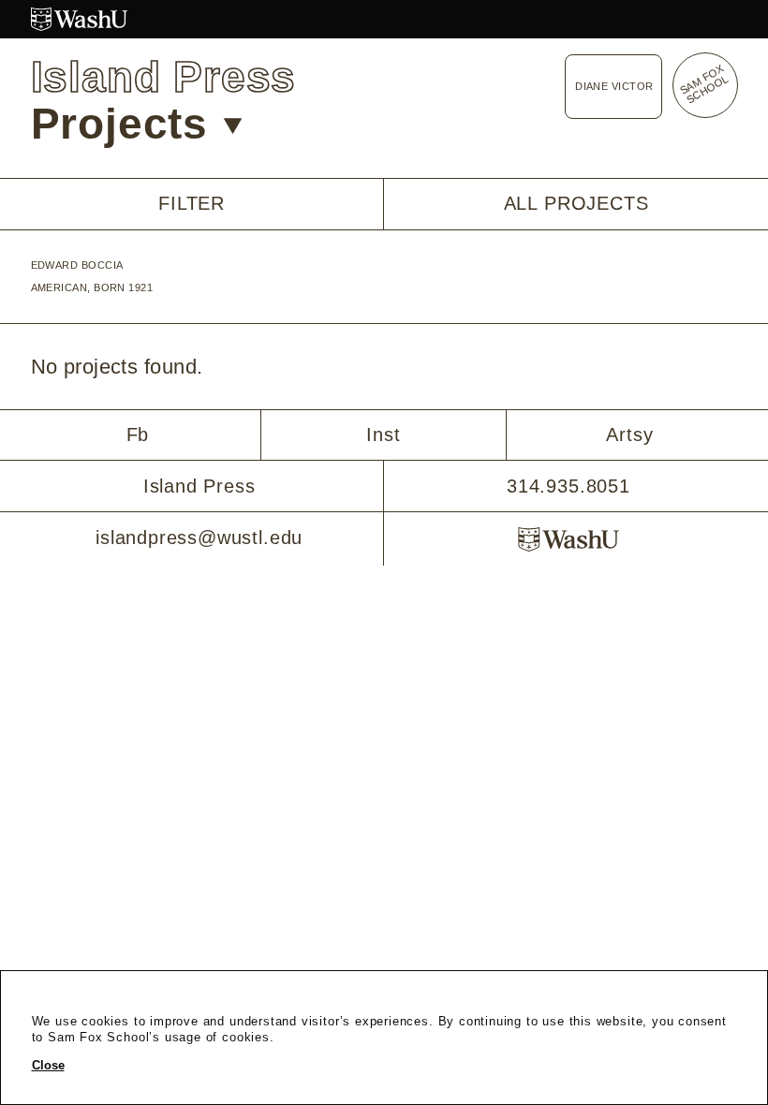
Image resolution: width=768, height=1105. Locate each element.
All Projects (576, 203)
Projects (120, 124)
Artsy (629, 434)
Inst (383, 434)
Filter (191, 204)
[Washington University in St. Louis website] (384, 19)
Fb (138, 434)
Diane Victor (614, 86)
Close (48, 1065)
